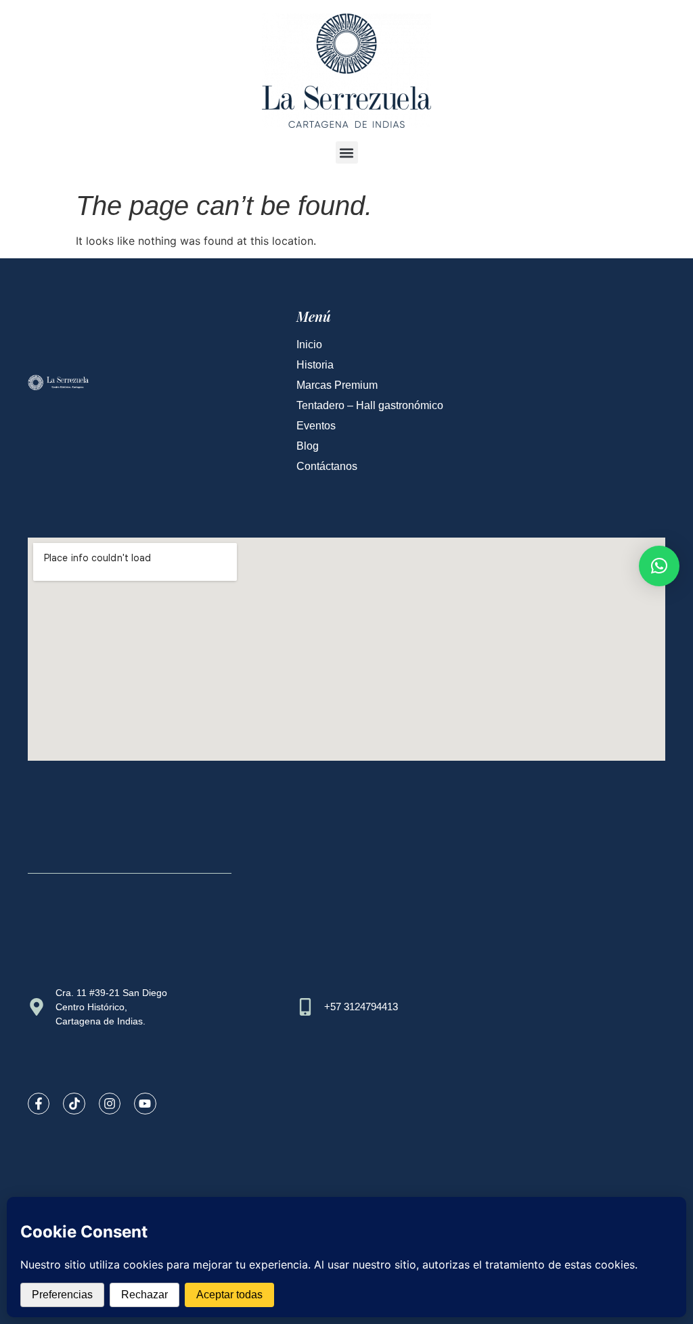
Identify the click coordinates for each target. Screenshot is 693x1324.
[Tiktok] (74, 1103)
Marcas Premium (337, 385)
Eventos (316, 425)
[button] (347, 152)
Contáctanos (326, 466)
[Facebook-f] (38, 1103)
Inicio (309, 344)
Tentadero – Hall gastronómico (369, 405)
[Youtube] (145, 1103)
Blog (307, 446)
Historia (315, 365)
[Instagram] (109, 1103)
